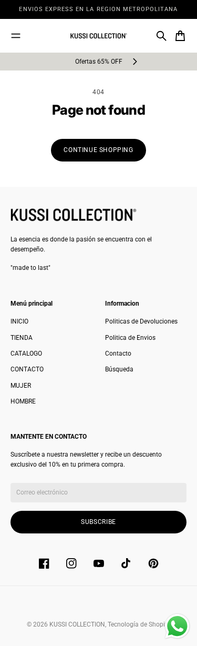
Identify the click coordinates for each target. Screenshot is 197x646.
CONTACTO (27, 369)
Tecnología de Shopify (139, 624)
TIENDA (22, 337)
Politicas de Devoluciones (141, 321)
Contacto (118, 353)
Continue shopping (98, 150)
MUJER (21, 385)
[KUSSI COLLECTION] (98, 36)
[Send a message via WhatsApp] (177, 626)
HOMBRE (23, 401)
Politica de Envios (130, 337)
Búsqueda (119, 369)
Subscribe (98, 522)
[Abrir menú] (16, 35)
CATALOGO (26, 353)
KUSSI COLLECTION (77, 624)
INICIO (19, 321)
